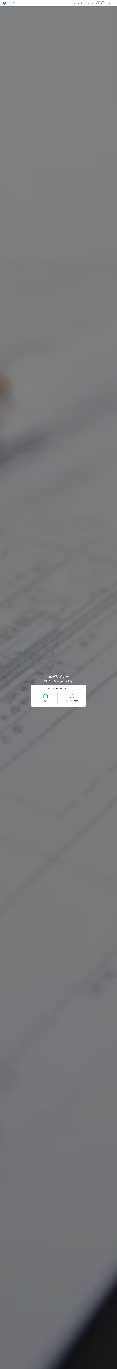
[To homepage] (8, 3)
